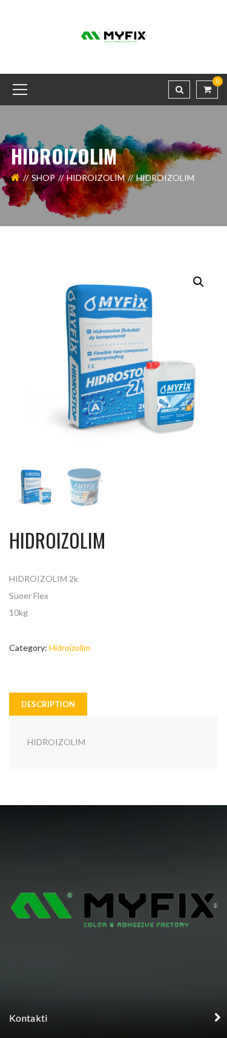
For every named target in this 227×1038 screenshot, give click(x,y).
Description (48, 704)
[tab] (48, 704)
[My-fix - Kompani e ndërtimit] (114, 36)
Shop (43, 177)
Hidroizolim (96, 177)
